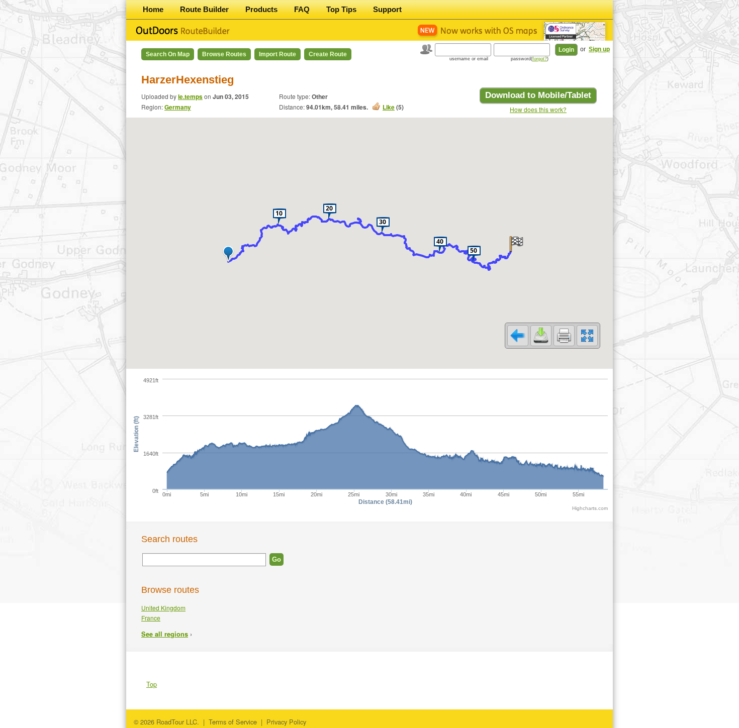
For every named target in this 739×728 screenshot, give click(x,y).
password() (529, 58)
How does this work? (538, 109)
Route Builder (204, 9)
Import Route (277, 54)
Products (261, 9)
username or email (468, 58)
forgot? (539, 58)
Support (387, 9)
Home (153, 9)
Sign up (599, 49)
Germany (177, 107)
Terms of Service (233, 721)
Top (151, 684)
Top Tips (341, 9)
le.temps (190, 96)
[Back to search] (517, 335)
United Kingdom (163, 607)
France (150, 617)
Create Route (328, 54)
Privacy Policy (286, 721)
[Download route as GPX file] (540, 335)
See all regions (164, 634)
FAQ (302, 9)
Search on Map (168, 54)
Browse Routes (224, 54)
